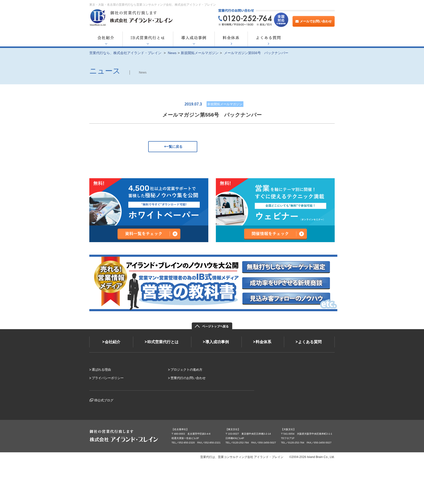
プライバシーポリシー (108, 378)
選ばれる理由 (101, 369)
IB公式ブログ (103, 400)
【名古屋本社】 (180, 429)
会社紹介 (112, 342)
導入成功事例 (217, 342)
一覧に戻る (174, 146)
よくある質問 (310, 342)
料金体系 (263, 342)
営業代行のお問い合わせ (188, 378)
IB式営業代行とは (163, 342)
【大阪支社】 (288, 429)
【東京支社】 (232, 429)
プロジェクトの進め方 (186, 369)
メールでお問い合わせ (316, 21)
